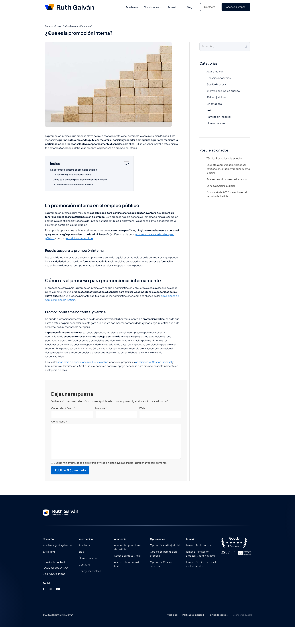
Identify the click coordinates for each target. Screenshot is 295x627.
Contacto (209, 6)
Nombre (101, 408)
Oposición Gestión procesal (161, 564)
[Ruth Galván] (70, 7)
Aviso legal (172, 614)
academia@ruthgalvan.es (57, 545)
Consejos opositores (218, 78)
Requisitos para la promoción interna (74, 174)
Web (142, 408)
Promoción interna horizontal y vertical (75, 184)
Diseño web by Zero (242, 614)
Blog (190, 7)
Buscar (247, 46)
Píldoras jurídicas (216, 97)
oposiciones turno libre (79, 238)
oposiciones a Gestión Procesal (153, 362)
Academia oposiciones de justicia (128, 547)
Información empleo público (223, 90)
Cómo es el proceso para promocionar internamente (80, 179)
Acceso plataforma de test (127, 564)
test (208, 110)
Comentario (59, 421)
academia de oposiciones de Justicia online (82, 362)
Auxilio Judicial (214, 71)
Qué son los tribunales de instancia (226, 179)
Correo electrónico (63, 408)
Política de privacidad (193, 614)
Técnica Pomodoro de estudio (224, 158)
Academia (132, 7)
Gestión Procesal (216, 84)
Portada (49, 26)
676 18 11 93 (49, 551)
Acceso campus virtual (127, 555)
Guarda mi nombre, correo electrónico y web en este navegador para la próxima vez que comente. (110, 462)
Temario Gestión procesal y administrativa (201, 564)
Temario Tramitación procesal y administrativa (200, 553)
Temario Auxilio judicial (199, 545)
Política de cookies (218, 614)
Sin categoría (214, 103)
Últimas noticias (215, 123)
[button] (160, 7)
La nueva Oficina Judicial (220, 185)
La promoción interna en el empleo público (74, 169)
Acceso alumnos (235, 6)
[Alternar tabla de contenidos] (125, 163)
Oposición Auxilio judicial (165, 545)
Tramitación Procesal (218, 116)
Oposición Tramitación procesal (163, 553)
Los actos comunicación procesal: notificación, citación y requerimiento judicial (228, 168)
